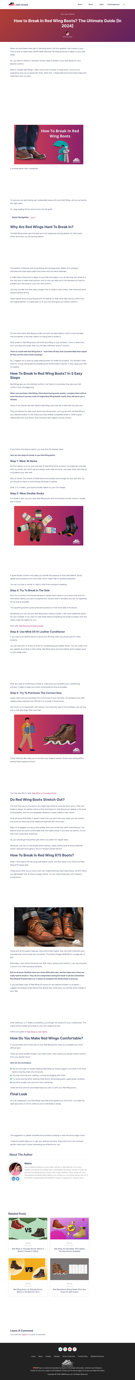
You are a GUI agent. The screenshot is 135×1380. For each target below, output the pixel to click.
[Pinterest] (75, 1349)
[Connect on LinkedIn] (13, 1178)
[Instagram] (65, 1349)
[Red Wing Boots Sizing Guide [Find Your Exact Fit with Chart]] (69, 1269)
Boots (80, 4)
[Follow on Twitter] (17, 1178)
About (40, 1356)
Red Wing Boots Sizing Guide (31, 626)
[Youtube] (70, 1349)
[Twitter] (60, 1349)
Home (62, 14)
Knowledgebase (113, 4)
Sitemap (56, 1356)
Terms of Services (68, 1356)
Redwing (71, 14)
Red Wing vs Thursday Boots (44, 793)
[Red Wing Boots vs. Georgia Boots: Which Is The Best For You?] (28, 1269)
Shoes (91, 4)
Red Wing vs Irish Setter (37, 1032)
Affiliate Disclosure (97, 1356)
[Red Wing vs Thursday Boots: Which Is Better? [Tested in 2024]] (28, 1228)
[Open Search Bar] (124, 4)
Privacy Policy (83, 1356)
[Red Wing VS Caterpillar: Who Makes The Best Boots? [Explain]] (69, 1228)
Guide (101, 4)
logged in (25, 1334)
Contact (48, 1356)
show (33, 217)
